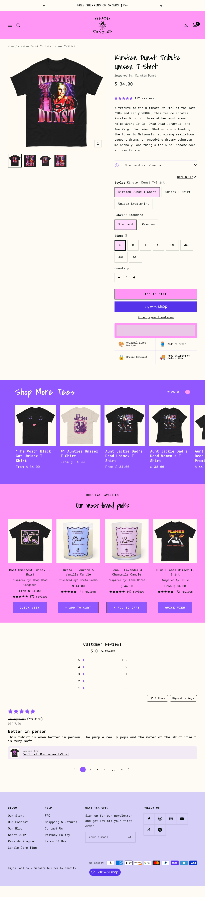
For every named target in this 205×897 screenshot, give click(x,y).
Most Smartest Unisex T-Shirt (30, 572)
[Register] (130, 837)
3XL (187, 245)
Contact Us (54, 828)
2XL (172, 245)
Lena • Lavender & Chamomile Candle (127, 572)
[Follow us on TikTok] (149, 829)
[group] (35, 441)
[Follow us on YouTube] (182, 818)
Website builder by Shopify (55, 868)
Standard (125, 224)
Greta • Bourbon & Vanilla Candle (78, 572)
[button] (125, 98)
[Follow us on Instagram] (171, 818)
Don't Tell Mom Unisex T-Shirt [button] (46, 754)
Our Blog (15, 828)
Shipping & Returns (61, 822)
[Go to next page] (130, 769)
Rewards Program (21, 841)
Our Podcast (18, 822)
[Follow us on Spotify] (160, 829)
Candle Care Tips (22, 848)
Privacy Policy (57, 835)
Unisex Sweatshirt (133, 204)
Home (11, 46)
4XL (121, 257)
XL (158, 245)
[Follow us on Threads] (160, 818)
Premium (148, 224)
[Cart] (195, 25)
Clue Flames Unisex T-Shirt (175, 572)
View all (175, 392)
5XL (135, 257)
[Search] (18, 25)
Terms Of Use (55, 841)
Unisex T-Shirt (178, 192)
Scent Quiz (17, 835)
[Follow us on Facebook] (149, 818)
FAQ (47, 815)
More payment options (156, 317)
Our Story (16, 815)
